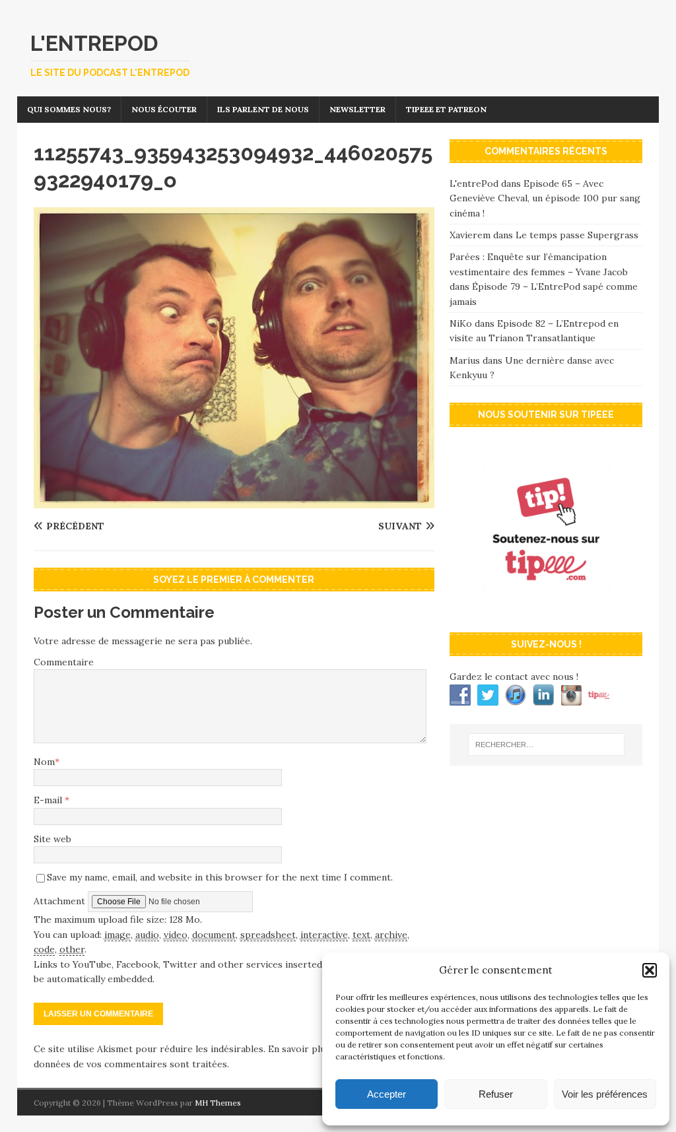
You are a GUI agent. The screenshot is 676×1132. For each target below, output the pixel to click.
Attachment (61, 901)
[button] (649, 970)
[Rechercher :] (546, 744)
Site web (52, 839)
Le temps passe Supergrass (577, 235)
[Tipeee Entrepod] (546, 609)
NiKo (461, 323)
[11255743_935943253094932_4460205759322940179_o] (234, 500)
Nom (44, 762)
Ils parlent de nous (263, 109)
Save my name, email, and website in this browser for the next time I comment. (220, 877)
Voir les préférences (605, 1094)
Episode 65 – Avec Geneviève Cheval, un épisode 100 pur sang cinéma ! (545, 198)
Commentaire (64, 662)
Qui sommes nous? (69, 109)
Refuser (496, 1094)
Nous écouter (164, 109)
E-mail (49, 800)
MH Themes (218, 1103)
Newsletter (357, 109)
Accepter (386, 1094)
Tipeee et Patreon (446, 109)
